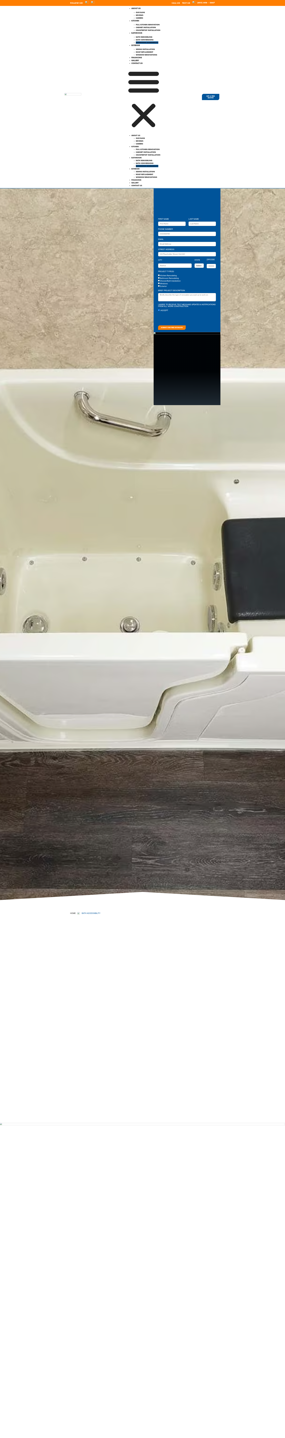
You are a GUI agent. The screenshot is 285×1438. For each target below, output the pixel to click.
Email (161, 239)
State (197, 260)
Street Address (166, 249)
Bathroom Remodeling (169, 278)
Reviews (139, 15)
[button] (143, 99)
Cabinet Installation (146, 27)
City (160, 260)
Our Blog (140, 12)
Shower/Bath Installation (170, 281)
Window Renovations (146, 55)
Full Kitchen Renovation (148, 24)
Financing (136, 57)
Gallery (135, 60)
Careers (139, 18)
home (73, 913)
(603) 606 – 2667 (206, 2)
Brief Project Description (171, 291)
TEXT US (186, 3)
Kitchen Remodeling (168, 275)
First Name (163, 219)
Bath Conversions (144, 40)
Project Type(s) (166, 272)
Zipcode (211, 260)
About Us (136, 8)
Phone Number (165, 229)
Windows (164, 283)
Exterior (135, 45)
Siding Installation (145, 49)
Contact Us (137, 63)
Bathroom (136, 33)
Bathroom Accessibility (147, 42)
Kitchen (135, 20)
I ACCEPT (164, 310)
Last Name (193, 219)
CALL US (176, 3)
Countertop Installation (148, 30)
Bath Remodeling (144, 37)
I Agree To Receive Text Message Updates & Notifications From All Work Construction (187, 305)
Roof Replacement (144, 52)
